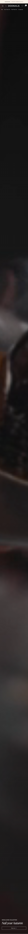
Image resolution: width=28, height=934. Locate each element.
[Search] (6, 6)
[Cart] (25, 6)
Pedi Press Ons (14, 9)
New (2, 9)
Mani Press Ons (7, 9)
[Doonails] (14, 6)
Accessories (20, 9)
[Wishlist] (22, 6)
